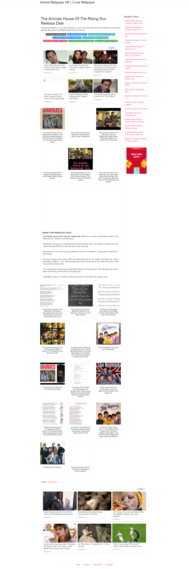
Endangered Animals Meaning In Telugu (136, 67)
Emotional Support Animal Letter (136, 109)
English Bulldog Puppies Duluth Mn (136, 35)
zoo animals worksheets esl (77, 34)
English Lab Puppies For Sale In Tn (136, 97)
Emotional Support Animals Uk (135, 72)
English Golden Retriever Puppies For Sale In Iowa (134, 22)
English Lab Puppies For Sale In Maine (136, 84)
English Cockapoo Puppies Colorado (134, 103)
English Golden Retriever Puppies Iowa (133, 77)
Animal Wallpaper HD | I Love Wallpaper (67, 2)
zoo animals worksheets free (56, 34)
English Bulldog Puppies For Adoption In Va (135, 47)
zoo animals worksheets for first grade (102, 34)
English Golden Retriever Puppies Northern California (134, 120)
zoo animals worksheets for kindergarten (67, 38)
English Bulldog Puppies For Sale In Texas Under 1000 (135, 133)
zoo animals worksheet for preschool (95, 38)
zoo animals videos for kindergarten (81, 41)
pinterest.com (52, 482)
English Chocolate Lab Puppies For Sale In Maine (136, 139)
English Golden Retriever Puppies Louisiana (133, 127)
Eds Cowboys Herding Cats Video (134, 90)
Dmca (78, 564)
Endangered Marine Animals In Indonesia (136, 60)
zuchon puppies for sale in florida (55, 41)
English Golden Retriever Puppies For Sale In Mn (133, 28)
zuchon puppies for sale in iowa (106, 41)
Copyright (109, 564)
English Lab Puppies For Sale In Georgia (136, 41)
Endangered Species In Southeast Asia (133, 114)
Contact (86, 564)
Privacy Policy (97, 564)
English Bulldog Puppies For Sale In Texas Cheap (135, 54)
